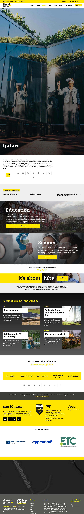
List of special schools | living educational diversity (66, 194)
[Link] (11, 376)
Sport (4, 330)
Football (46, 306)
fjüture (32, 505)
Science (47, 242)
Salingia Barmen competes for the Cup (54, 313)
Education (18, 210)
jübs (31, 511)
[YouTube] (75, 1)
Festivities (46, 330)
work (31, 509)
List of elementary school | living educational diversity (40, 194)
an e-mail (15, 414)
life (31, 507)
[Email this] (17, 173)
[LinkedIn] (78, 1)
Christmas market (55, 334)
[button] (40, 5)
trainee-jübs (33, 513)
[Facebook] (71, 1)
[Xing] (80, 1)
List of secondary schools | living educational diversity (13, 194)
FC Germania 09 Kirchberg (13, 335)
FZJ (4, 306)
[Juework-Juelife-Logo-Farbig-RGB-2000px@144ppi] (7, 5)
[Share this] (23, 173)
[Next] (81, 195)
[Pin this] (38, 173)
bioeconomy (11, 310)
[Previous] (3, 195)
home (32, 503)
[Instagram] (73, 1)
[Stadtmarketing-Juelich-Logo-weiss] (76, 505)
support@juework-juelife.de (42, 396)
